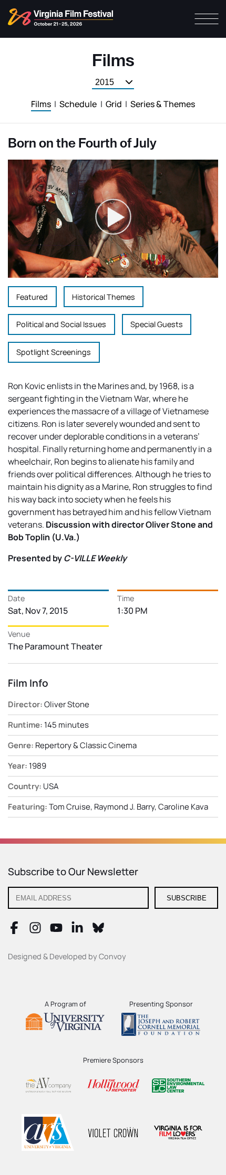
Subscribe (187, 898)
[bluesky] (98, 931)
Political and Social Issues (61, 324)
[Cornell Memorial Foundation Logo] (160, 1026)
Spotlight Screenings (53, 352)
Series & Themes (162, 104)
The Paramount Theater (55, 646)
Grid (114, 104)
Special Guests (156, 324)
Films (41, 104)
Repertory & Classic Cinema (86, 745)
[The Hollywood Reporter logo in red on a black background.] (113, 1087)
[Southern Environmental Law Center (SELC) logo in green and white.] (178, 1087)
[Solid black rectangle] (113, 1134)
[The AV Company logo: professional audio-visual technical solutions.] (48, 1087)
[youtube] (56, 931)
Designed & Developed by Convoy (67, 956)
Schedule (78, 104)
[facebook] (14, 931)
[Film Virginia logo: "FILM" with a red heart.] (178, 1134)
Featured (32, 297)
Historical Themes (103, 297)
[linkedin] (77, 931)
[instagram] (35, 931)
